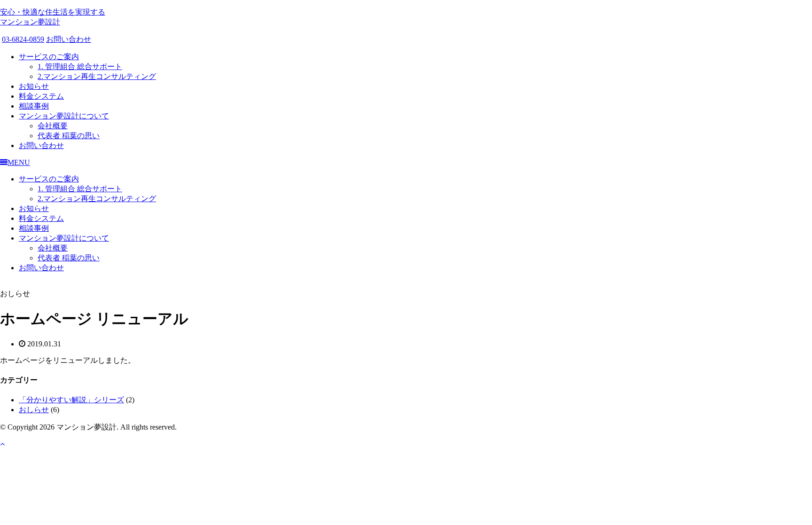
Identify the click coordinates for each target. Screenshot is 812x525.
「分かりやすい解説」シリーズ (71, 400)
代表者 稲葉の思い (69, 136)
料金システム (41, 96)
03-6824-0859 (23, 39)
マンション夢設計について (64, 116)
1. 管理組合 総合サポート (80, 67)
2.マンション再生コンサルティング (97, 76)
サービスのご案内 (49, 57)
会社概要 (53, 126)
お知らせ (34, 86)
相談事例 (34, 106)
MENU (19, 162)
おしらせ (34, 410)
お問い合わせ (68, 39)
